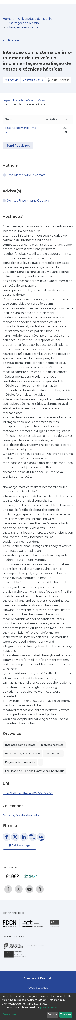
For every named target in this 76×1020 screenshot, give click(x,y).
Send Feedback (18, 145)
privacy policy (48, 1007)
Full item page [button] (20, 845)
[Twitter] (19, 889)
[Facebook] (8, 889)
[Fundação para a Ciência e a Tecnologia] (23, 926)
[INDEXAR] (31, 876)
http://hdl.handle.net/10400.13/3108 (24, 100)
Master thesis (33, 80)
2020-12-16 (11, 80)
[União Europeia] (17, 957)
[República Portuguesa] (26, 948)
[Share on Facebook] (6, 837)
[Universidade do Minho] (55, 926)
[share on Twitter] (15, 837)
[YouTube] (29, 889)
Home (7, 18)
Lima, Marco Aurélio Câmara (26, 175)
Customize (9, 1014)
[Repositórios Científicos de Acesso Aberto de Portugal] (11, 876)
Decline (52, 1014)
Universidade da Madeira (35, 18)
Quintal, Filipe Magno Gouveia (28, 200)
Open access (60, 80)
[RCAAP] (40, 889)
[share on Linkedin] (24, 837)
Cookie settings (38, 987)
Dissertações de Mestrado (24, 23)
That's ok (65, 1014)
